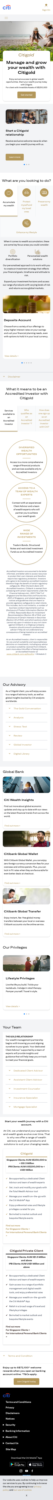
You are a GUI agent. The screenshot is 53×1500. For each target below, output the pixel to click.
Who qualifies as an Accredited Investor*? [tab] (26, 417)
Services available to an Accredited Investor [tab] (9, 417)
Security (10, 1424)
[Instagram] (21, 1471)
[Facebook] (32, 1471)
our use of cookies (23, 1490)
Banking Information (18, 1430)
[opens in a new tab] (7, 7)
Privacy (10, 1407)
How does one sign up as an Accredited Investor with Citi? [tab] (44, 418)
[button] (24, 164)
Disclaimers (13, 1413)
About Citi (11, 1437)
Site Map (11, 1449)
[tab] (9, 201)
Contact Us (12, 1443)
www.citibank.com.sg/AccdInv (20, 654)
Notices (10, 1418)
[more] (6, 17)
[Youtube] (26, 1471)
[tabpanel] (26, 309)
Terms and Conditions (18, 1401)
